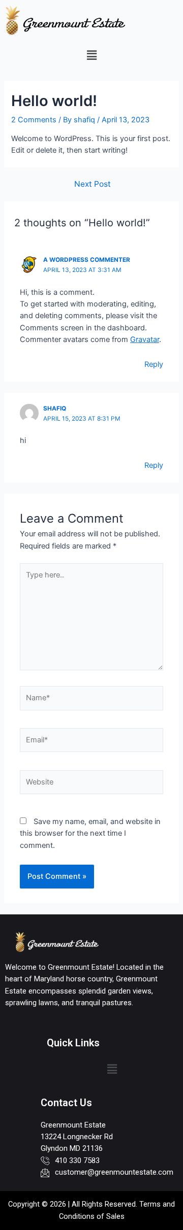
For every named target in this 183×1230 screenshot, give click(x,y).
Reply (153, 364)
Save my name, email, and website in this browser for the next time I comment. (90, 833)
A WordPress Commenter (86, 259)
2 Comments (33, 119)
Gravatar (144, 339)
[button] (91, 55)
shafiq (54, 408)
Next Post (92, 184)
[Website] (91, 784)
